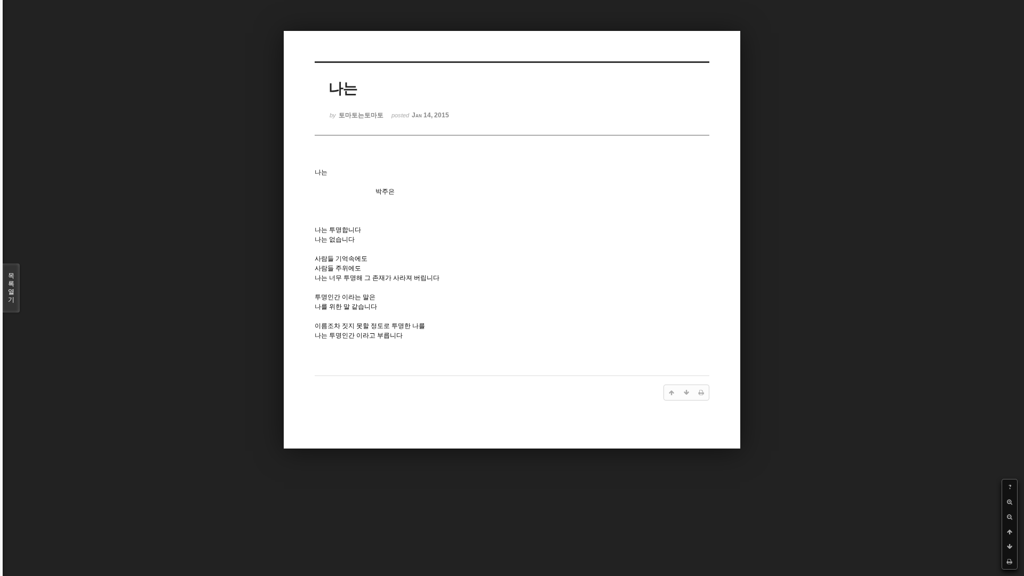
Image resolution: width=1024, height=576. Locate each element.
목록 (11, 287)
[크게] (1009, 501)
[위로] (1009, 531)
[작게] (1009, 516)
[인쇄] (1009, 561)
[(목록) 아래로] (1009, 546)
